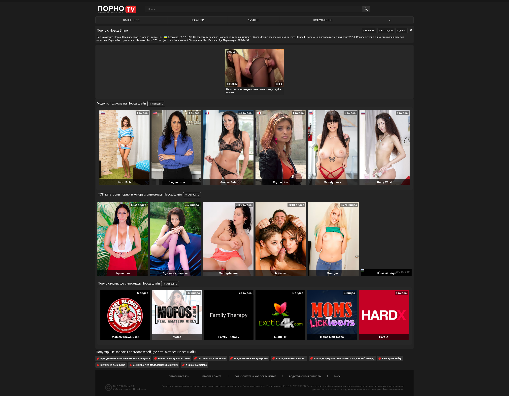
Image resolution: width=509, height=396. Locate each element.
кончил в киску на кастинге (174, 358)
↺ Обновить (156, 103)
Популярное (322, 20)
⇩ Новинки (368, 30)
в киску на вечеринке (112, 365)
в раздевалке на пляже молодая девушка (125, 358)
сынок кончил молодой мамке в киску (155, 365)
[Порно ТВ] (117, 9)
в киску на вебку (391, 358)
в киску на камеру (196, 365)
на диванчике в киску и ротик (251, 358)
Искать (366, 9)
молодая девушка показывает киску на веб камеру (344, 358)
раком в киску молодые (212, 358)
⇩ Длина (401, 30)
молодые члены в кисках (291, 358)
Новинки (197, 20)
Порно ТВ (129, 386)
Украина (173, 37)
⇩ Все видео (386, 30)
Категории (131, 20)
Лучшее (253, 20)
